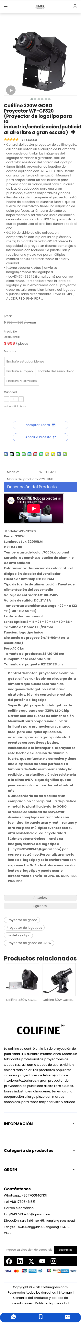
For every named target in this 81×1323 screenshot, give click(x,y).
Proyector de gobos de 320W (29, 943)
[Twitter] (31, 1261)
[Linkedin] (20, 1261)
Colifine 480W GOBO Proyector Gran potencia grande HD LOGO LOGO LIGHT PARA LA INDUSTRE (22, 1000)
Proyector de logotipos (24, 927)
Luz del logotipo (18, 935)
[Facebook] (8, 1261)
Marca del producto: (22, 479)
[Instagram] (53, 1261)
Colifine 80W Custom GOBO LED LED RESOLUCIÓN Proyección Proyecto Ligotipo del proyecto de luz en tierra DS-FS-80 (58, 1000)
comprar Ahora (38, 425)
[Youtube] (42, 1261)
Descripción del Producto (32, 487)
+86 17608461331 (34, 1195)
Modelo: (13, 472)
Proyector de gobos (21, 920)
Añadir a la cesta (38, 437)
